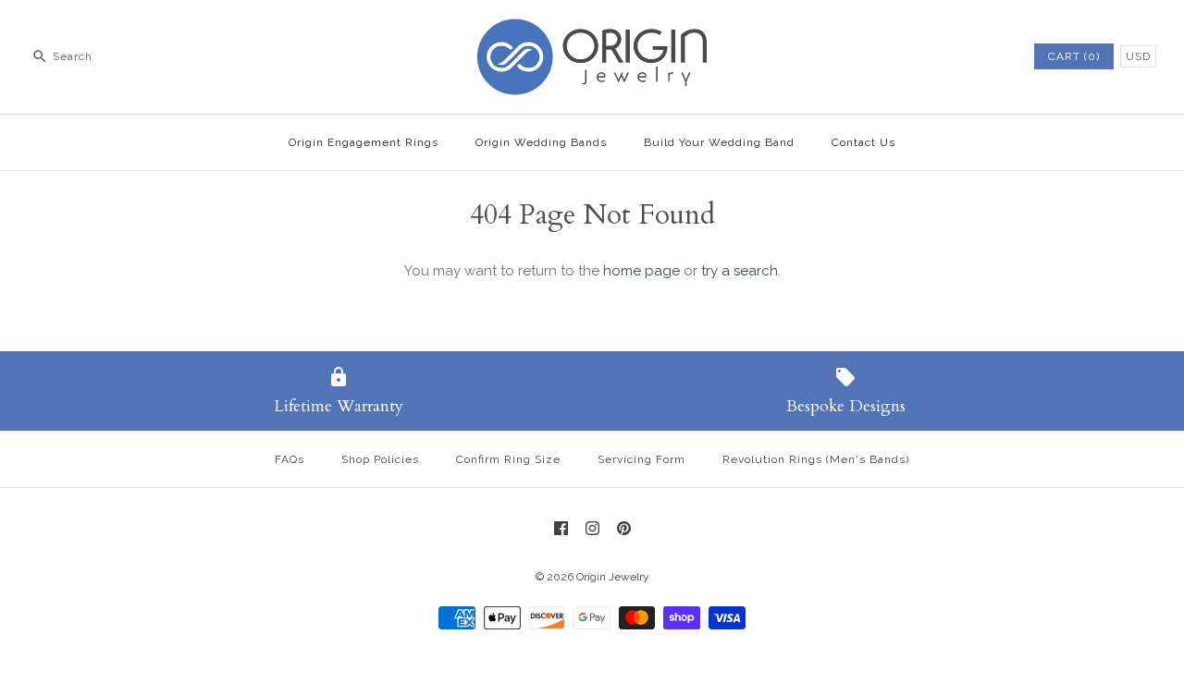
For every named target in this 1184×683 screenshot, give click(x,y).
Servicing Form (641, 459)
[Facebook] (561, 528)
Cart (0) (1074, 56)
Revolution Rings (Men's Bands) (815, 459)
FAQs (289, 459)
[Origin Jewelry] (592, 29)
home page (641, 270)
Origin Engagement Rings (363, 142)
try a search (739, 270)
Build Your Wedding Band (719, 142)
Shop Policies (380, 459)
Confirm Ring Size (508, 459)
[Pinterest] (624, 528)
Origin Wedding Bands (541, 142)
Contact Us (863, 142)
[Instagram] (592, 528)
